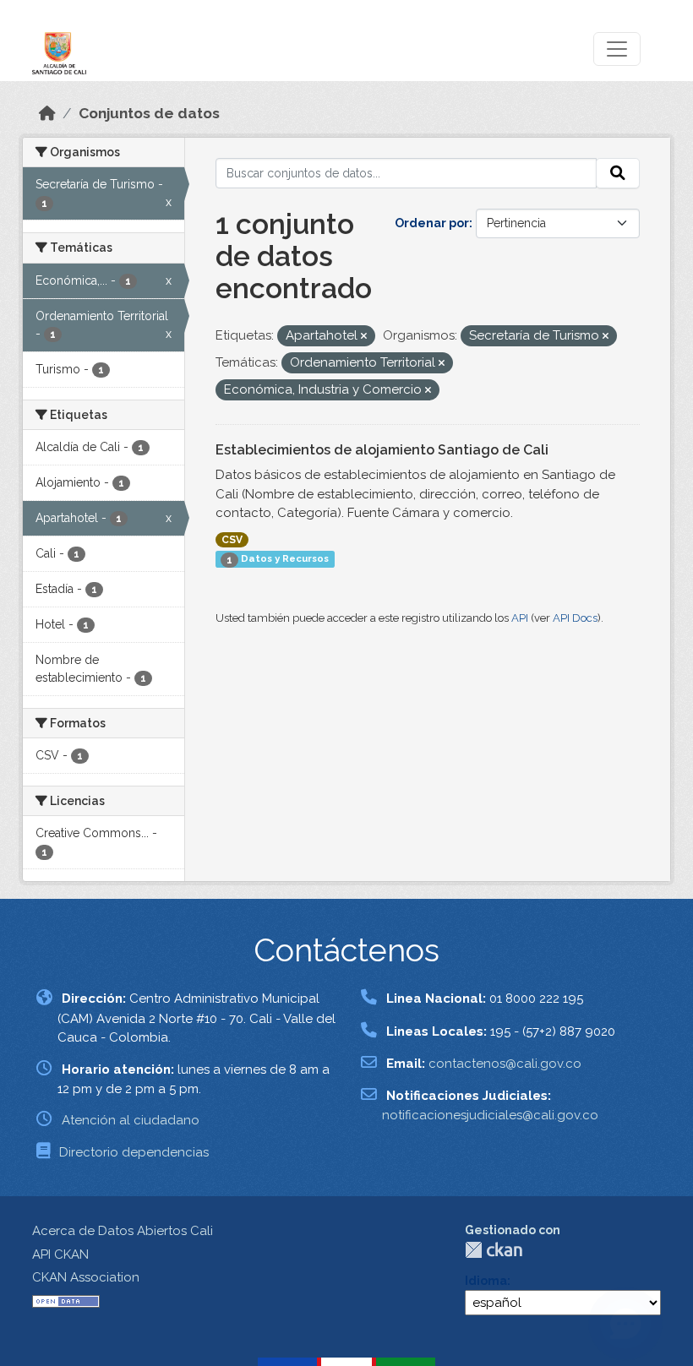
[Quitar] (364, 336)
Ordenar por (432, 223)
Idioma (486, 1280)
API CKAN (60, 1254)
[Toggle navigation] (617, 49)
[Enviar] (618, 173)
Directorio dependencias (134, 1152)
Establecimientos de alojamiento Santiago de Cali (382, 450)
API (519, 618)
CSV (232, 540)
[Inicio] (47, 113)
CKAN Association (85, 1277)
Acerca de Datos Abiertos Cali (122, 1230)
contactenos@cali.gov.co (504, 1063)
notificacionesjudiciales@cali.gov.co (490, 1115)
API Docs (575, 618)
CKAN (493, 1250)
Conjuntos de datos (149, 113)
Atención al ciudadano (130, 1120)
